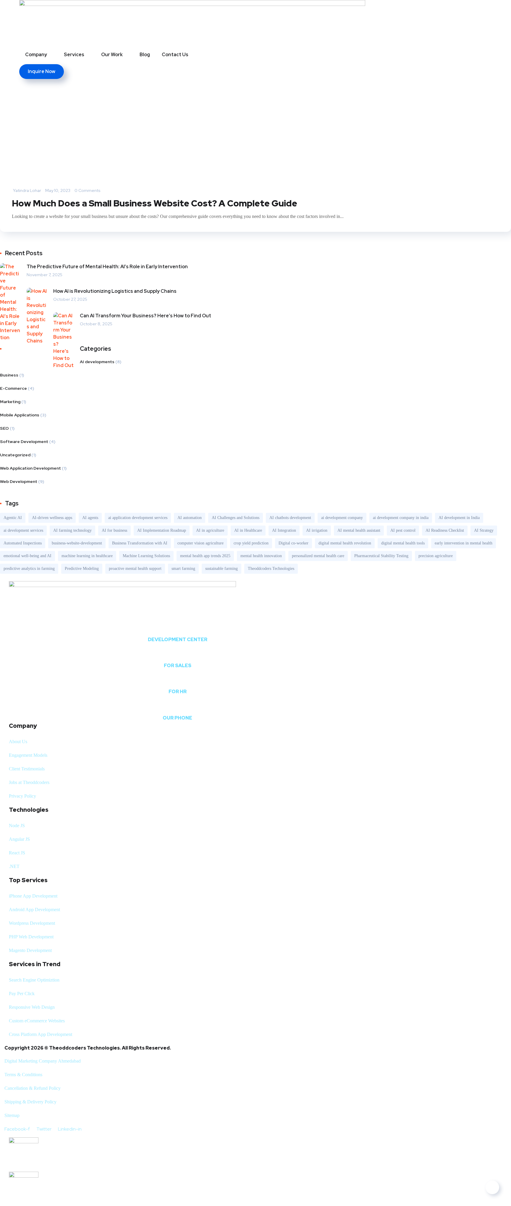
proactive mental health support (135, 568)
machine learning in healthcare (87, 556)
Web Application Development (30, 468)
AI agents (90, 517)
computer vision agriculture (200, 543)
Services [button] (74, 54)
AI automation (189, 517)
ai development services (23, 530)
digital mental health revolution (344, 543)
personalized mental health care (318, 556)
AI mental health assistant (358, 530)
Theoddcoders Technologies (271, 568)
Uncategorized (15, 454)
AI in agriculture (210, 530)
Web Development (18, 481)
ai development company (342, 517)
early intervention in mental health (463, 543)
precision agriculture (435, 556)
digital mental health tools (403, 543)
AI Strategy (484, 530)
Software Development (24, 441)
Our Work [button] (112, 54)
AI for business (114, 530)
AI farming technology (72, 530)
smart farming (183, 568)
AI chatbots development (290, 517)
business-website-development (77, 543)
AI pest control (402, 530)
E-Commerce (13, 388)
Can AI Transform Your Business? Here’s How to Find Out (145, 316)
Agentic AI (13, 517)
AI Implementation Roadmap (161, 530)
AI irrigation (316, 530)
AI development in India (459, 517)
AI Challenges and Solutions (235, 517)
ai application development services (137, 517)
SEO (4, 428)
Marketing (10, 401)
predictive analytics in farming (29, 568)
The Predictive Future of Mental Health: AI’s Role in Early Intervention (107, 266)
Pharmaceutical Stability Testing (381, 556)
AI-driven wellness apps (52, 517)
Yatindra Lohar (27, 190)
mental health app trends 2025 (205, 556)
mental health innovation (261, 556)
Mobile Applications (19, 415)
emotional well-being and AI (27, 556)
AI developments (97, 361)
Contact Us (175, 54)
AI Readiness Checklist (445, 530)
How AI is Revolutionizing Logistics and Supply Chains (115, 291)
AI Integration (284, 530)
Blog (145, 54)
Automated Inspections (23, 543)
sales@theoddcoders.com (177, 654)
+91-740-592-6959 (177, 707)
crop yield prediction (251, 543)
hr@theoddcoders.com (177, 680)
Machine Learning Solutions (146, 556)
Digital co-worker (293, 543)
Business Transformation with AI (139, 543)
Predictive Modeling (82, 568)
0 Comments (88, 190)
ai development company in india (400, 517)
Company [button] (36, 54)
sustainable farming (221, 568)
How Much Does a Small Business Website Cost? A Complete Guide (154, 203)
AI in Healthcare (248, 530)
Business (9, 375)
